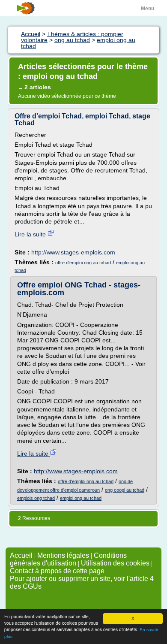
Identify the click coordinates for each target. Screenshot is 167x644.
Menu (147, 9)
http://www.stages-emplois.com (73, 252)
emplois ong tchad (36, 498)
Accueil (21, 555)
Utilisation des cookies (115, 563)
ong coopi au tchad (124, 490)
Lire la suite (31, 234)
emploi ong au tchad (80, 498)
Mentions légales (63, 555)
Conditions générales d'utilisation (68, 559)
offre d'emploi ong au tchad (83, 262)
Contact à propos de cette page (57, 570)
